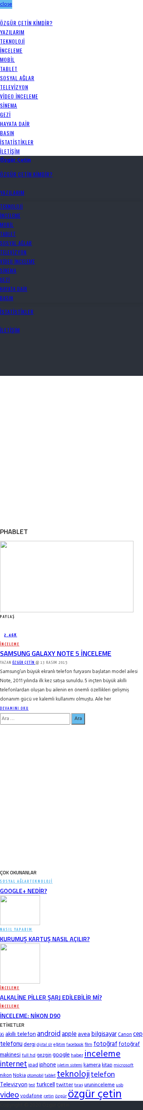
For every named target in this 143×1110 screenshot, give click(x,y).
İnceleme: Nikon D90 (30, 1015)
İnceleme (11, 50)
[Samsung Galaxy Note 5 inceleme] (66, 576)
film (88, 1045)
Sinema (8, 105)
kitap (107, 1065)
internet (13, 1064)
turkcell (45, 1085)
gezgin (44, 1055)
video (9, 1095)
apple (69, 1034)
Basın (7, 133)
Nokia (19, 1075)
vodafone (31, 1096)
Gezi (5, 114)
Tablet (9, 69)
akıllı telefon (20, 1034)
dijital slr (44, 1045)
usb (119, 1085)
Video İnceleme (19, 96)
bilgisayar (104, 1034)
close (6, 4)
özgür (61, 1096)
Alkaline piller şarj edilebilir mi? (51, 997)
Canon (125, 1035)
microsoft (123, 1065)
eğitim (59, 1044)
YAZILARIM (12, 32)
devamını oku (14, 708)
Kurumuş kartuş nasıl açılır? (45, 938)
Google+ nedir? (23, 890)
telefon (103, 1075)
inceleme (102, 1054)
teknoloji (73, 1075)
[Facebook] (2, 13)
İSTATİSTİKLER (17, 142)
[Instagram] (10, 13)
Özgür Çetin (23, 662)
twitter (64, 1085)
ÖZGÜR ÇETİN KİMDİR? (26, 23)
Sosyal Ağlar (17, 78)
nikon (6, 1075)
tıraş (78, 1085)
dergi (29, 1044)
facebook (75, 1044)
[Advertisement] (71, 447)
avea (84, 1034)
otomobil (35, 1075)
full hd (28, 1055)
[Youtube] (15, 13)
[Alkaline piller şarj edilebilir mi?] (20, 963)
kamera (92, 1065)
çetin (48, 1096)
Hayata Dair (15, 124)
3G (2, 1035)
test (32, 1085)
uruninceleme (99, 1085)
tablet (50, 1075)
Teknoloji (12, 41)
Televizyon (14, 87)
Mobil (7, 59)
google (61, 1055)
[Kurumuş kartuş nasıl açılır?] (20, 910)
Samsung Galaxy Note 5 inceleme (55, 653)
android (49, 1034)
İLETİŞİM (10, 151)
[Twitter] (6, 13)
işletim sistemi (69, 1065)
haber (77, 1055)
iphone (47, 1065)
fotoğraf (105, 1044)
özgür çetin (95, 1095)
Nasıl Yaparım (16, 929)
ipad (33, 1065)
